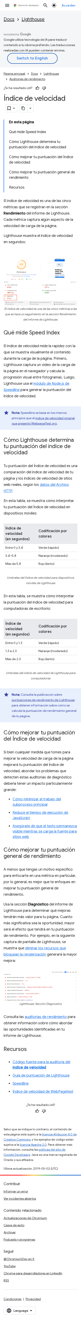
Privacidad (33, 1299)
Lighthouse (33, 19)
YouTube (10, 1266)
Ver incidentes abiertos (20, 1199)
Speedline (21, 1083)
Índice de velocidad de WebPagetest (43, 1091)
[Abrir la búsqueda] (45, 5)
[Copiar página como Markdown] (23, 108)
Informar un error (16, 1191)
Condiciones (12, 1299)
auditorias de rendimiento (46, 1017)
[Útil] (37, 88)
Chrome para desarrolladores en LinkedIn (33, 1273)
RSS (6, 1280)
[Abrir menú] (7, 5)
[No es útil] (44, 88)
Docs (9, 19)
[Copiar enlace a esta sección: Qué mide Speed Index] (64, 333)
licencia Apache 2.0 (33, 1145)
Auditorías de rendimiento (27, 79)
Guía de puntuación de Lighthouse (41, 1075)
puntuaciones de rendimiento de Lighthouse (43, 700)
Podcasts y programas (19, 1239)
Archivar (10, 1232)
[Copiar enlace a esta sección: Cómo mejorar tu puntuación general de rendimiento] (65, 856)
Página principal (14, 74)
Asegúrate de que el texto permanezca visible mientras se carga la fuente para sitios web (45, 831)
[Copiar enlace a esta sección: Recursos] (31, 1049)
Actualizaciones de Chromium (25, 1218)
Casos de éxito (14, 1225)
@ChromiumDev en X (19, 1259)
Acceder (69, 5)
